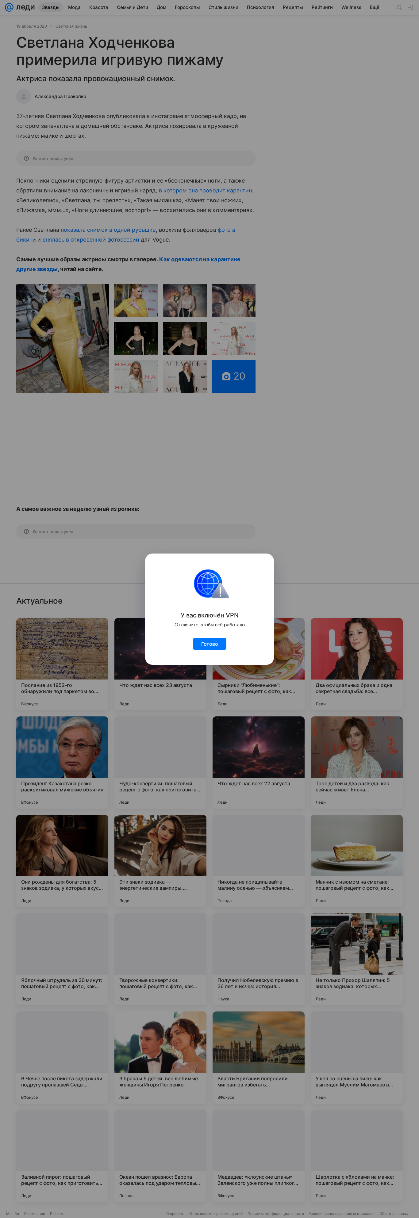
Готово (209, 644)
